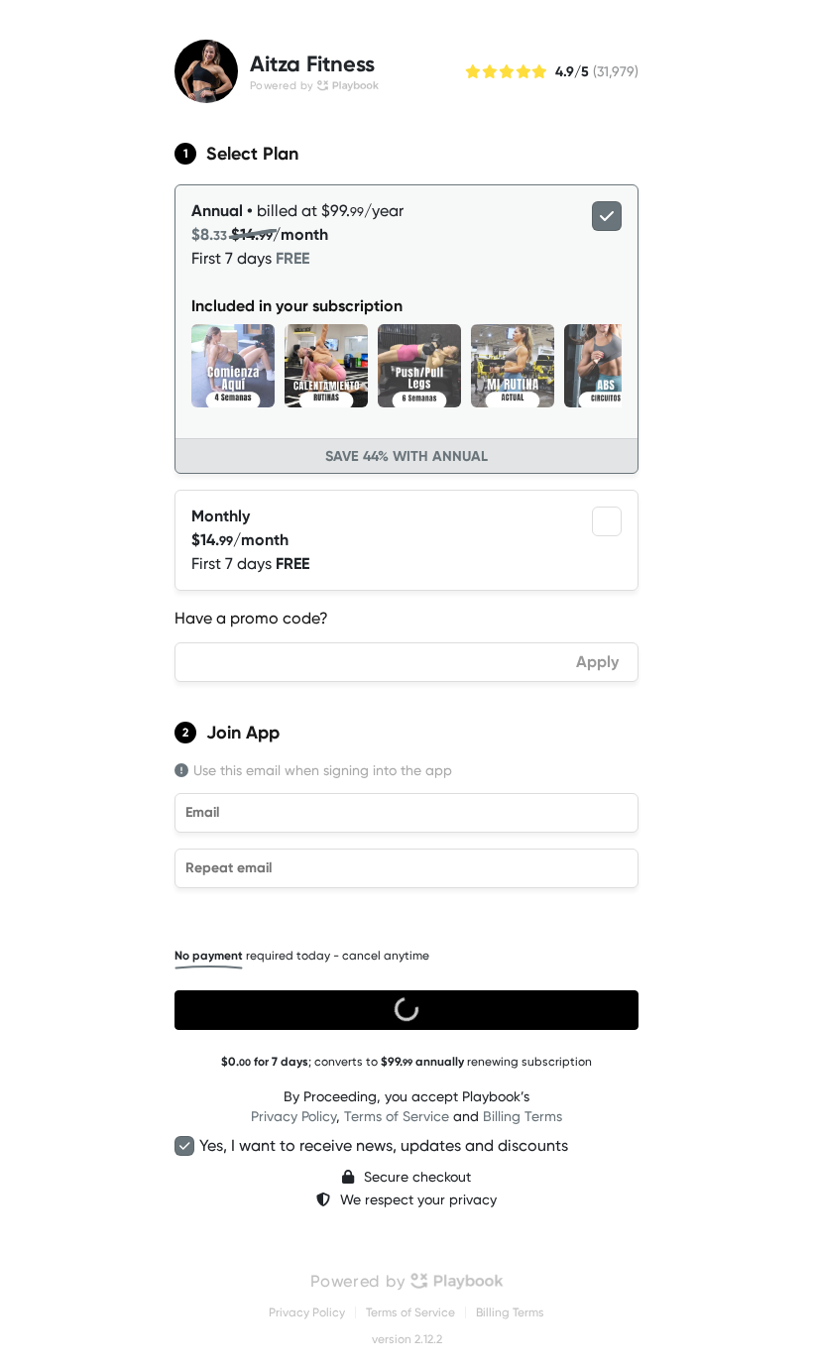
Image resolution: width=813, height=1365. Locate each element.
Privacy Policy (293, 1116)
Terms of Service (396, 1116)
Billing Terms (522, 1116)
